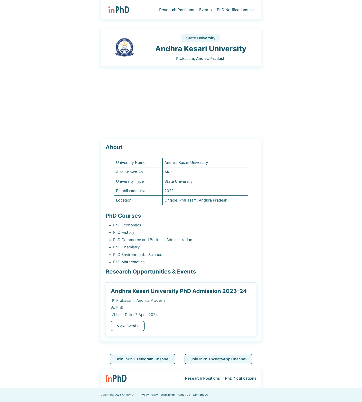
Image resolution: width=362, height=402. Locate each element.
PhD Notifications (232, 10)
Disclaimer (168, 394)
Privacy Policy (148, 394)
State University (200, 38)
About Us (184, 394)
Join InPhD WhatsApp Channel (218, 359)
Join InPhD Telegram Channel (142, 359)
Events (205, 10)
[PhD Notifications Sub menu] (252, 10)
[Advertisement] (181, 102)
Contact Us (200, 394)
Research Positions (176, 10)
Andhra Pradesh (210, 58)
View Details (127, 326)
